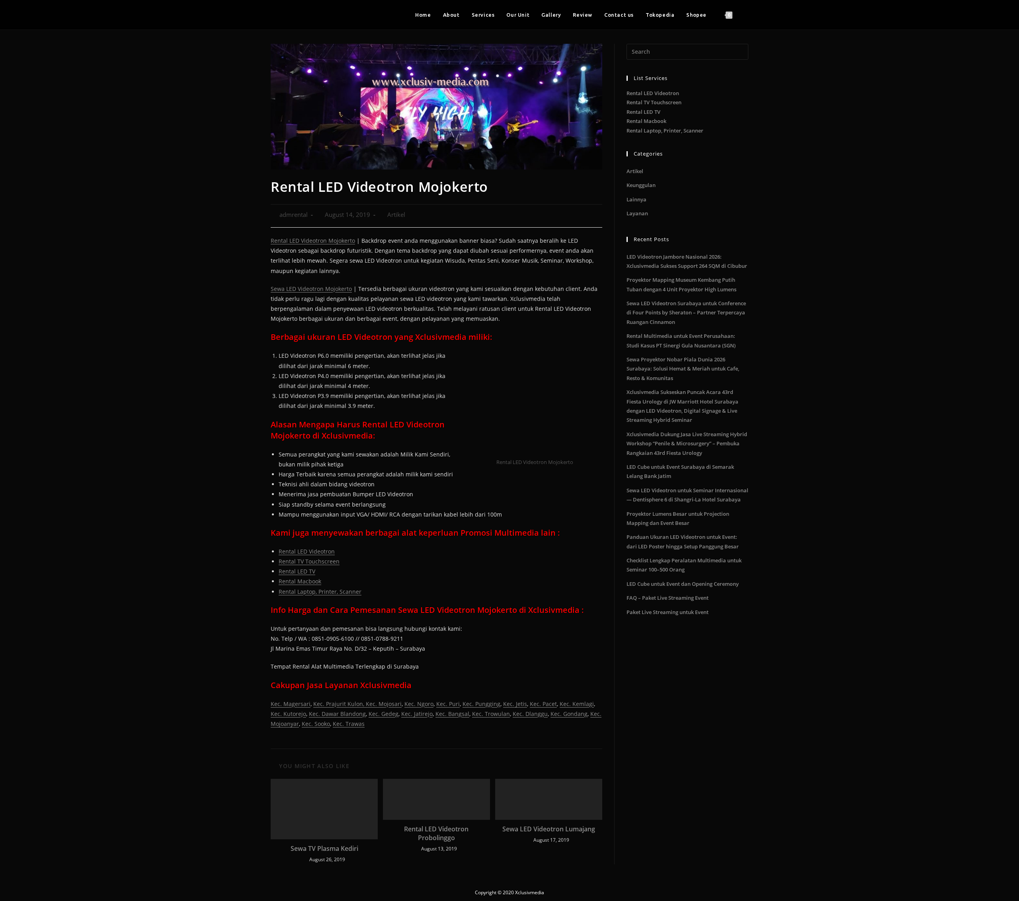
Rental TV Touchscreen (309, 561)
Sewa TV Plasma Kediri (324, 848)
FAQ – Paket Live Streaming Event (668, 597)
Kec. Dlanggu (530, 714)
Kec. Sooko (316, 723)
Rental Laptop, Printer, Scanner (320, 591)
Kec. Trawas (349, 723)
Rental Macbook (300, 581)
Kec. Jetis (515, 704)
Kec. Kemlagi (577, 704)
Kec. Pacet (543, 704)
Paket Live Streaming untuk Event (668, 612)
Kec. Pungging (481, 704)
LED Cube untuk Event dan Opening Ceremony (683, 583)
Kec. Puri (448, 704)
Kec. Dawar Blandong (337, 714)
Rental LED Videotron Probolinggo (436, 833)
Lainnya (636, 199)
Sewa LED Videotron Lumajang (548, 829)
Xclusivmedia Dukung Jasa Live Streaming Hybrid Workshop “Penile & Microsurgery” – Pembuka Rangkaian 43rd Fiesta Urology (687, 443)
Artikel (396, 214)
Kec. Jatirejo (417, 714)
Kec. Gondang (569, 714)
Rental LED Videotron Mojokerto (313, 240)
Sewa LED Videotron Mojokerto (311, 289)
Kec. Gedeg (383, 714)
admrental (293, 214)
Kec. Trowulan (491, 714)
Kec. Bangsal (452, 714)
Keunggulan (641, 185)
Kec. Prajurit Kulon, (339, 704)
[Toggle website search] (746, 14)
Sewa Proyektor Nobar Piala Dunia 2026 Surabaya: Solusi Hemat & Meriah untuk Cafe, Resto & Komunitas (683, 369)
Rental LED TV (297, 571)
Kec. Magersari (290, 704)
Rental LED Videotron (307, 551)
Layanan (637, 213)
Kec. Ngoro (418, 704)
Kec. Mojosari (384, 704)
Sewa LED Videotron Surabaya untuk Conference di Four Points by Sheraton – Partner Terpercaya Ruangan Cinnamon (686, 313)
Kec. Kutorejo (288, 714)
